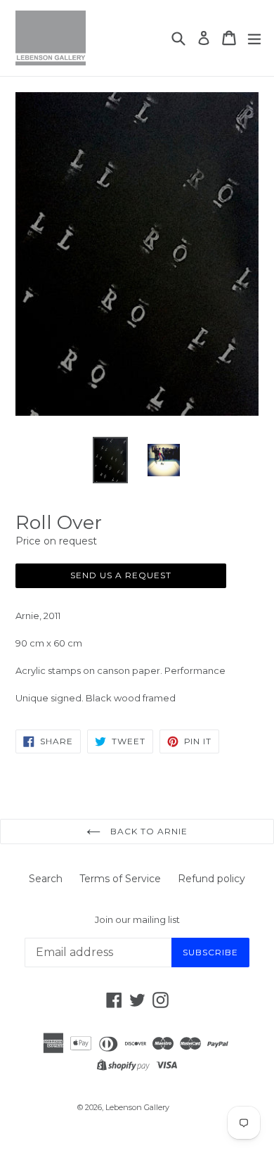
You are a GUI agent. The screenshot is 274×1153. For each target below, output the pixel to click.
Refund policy (211, 878)
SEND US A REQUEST (120, 575)
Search (46, 878)
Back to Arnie (147, 831)
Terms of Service (120, 878)
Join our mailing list (137, 920)
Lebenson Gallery (137, 1107)
